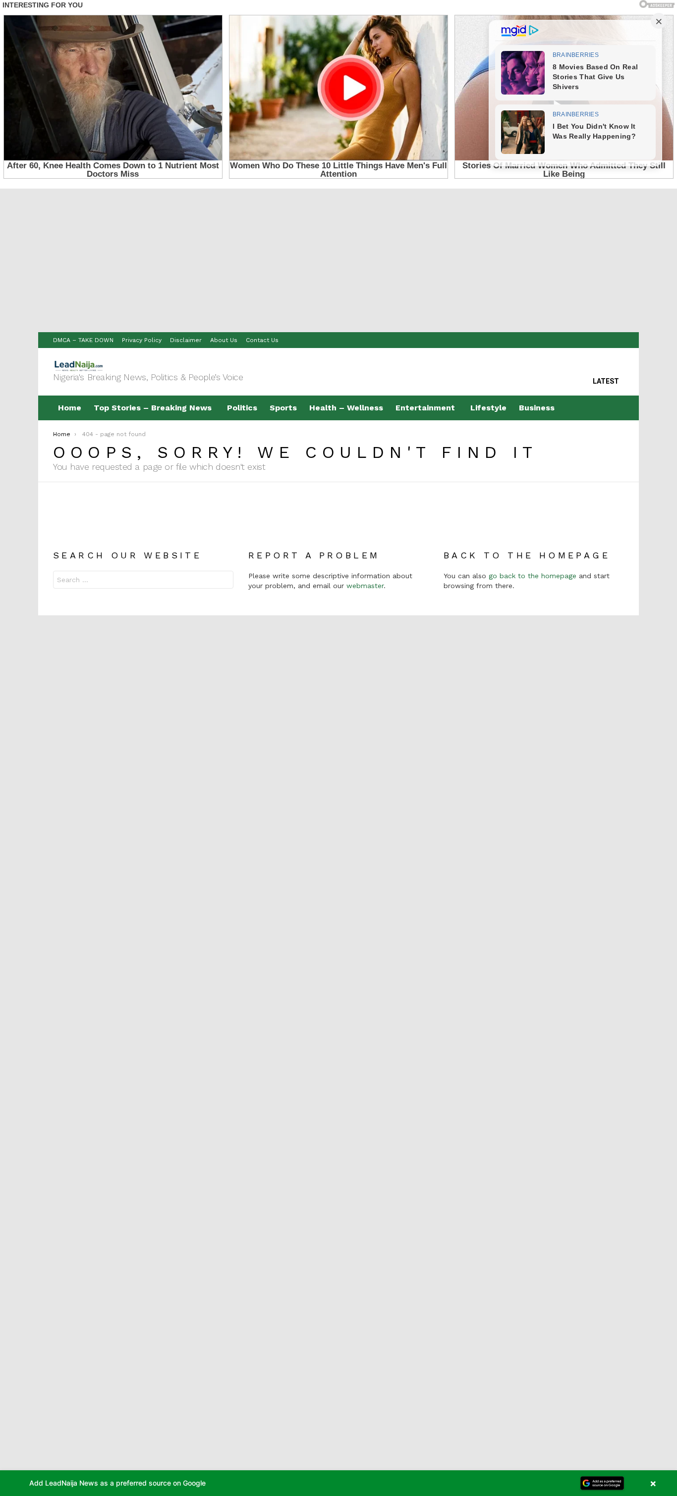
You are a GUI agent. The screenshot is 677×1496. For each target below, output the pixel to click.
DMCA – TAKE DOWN (83, 340)
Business (537, 407)
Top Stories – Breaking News (153, 407)
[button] (338, 1483)
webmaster (365, 586)
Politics (242, 407)
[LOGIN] (616, 408)
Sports (283, 407)
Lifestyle (488, 407)
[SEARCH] (595, 408)
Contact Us (262, 340)
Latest (606, 381)
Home (69, 407)
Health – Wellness (346, 407)
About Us (223, 340)
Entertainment (425, 407)
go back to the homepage (532, 576)
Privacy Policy (142, 340)
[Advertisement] (338, 258)
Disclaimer (186, 340)
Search (223, 581)
